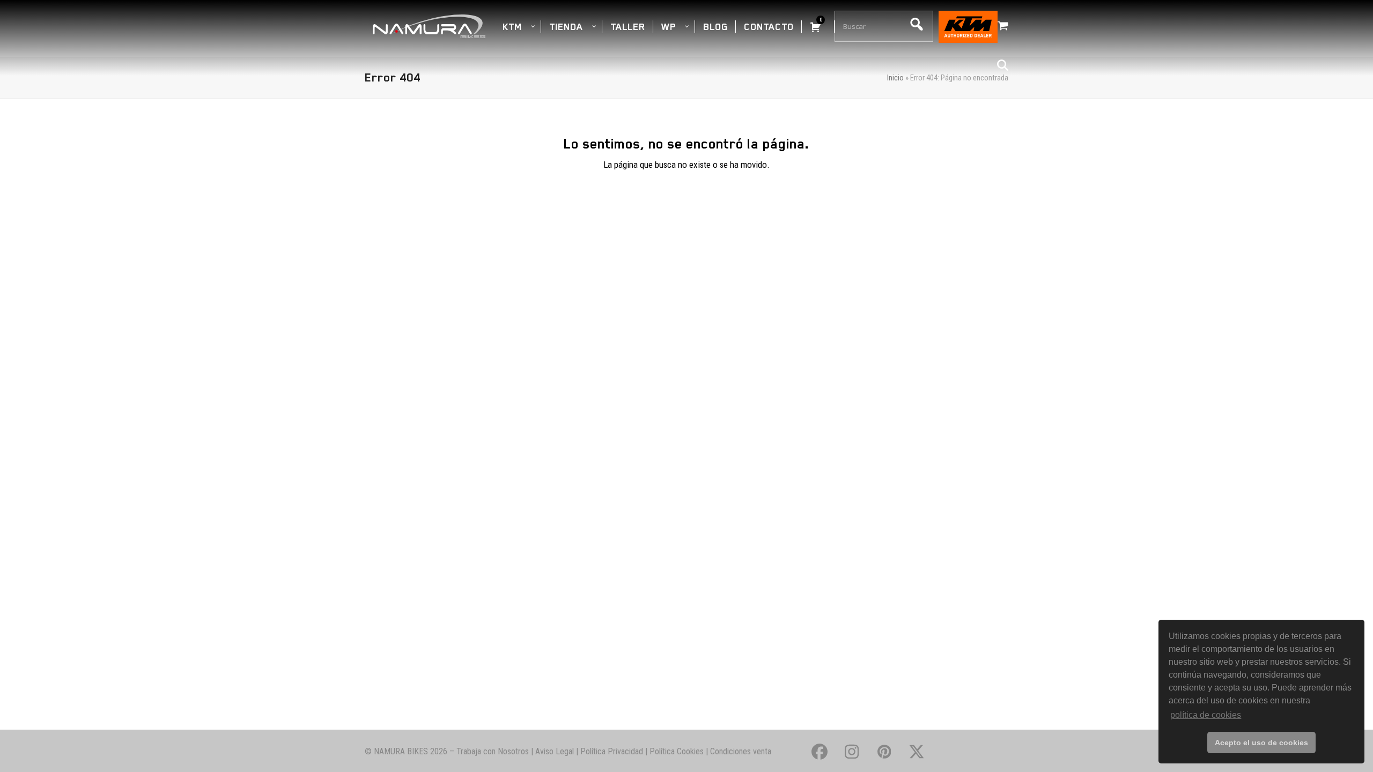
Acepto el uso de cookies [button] (1261, 742)
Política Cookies (676, 751)
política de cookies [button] (1205, 714)
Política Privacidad (611, 751)
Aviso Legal (554, 751)
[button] (1003, 26)
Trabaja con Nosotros (492, 751)
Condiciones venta (740, 751)
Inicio (895, 78)
